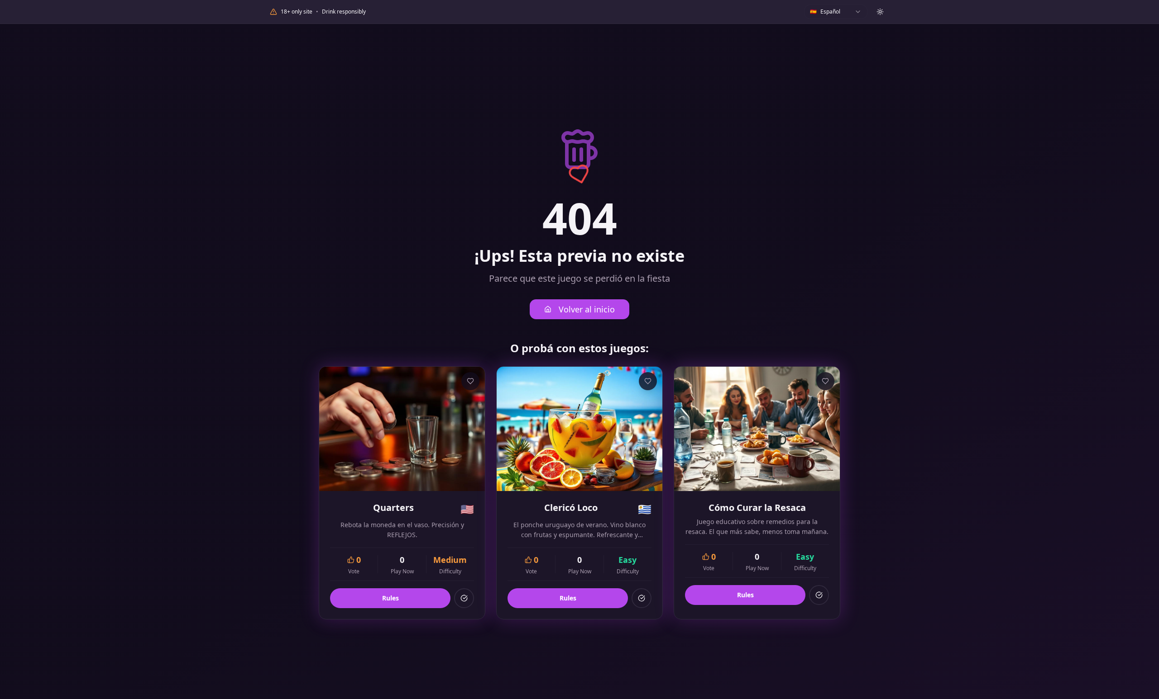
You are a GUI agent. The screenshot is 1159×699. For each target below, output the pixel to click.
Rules (390, 598)
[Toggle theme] (880, 12)
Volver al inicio (587, 309)
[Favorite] (470, 381)
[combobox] (835, 12)
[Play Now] (464, 598)
